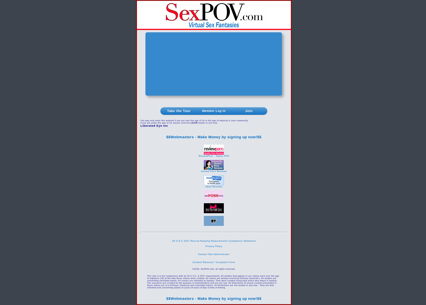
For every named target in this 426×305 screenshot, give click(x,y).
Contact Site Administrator (214, 254)
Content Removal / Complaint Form (214, 262)
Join (249, 111)
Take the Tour (179, 111)
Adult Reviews (213, 186)
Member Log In (214, 111)
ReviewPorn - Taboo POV (214, 156)
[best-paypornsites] (214, 212)
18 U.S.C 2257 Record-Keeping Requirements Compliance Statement (214, 241)
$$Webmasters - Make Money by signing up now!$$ (213, 137)
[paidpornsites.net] (214, 199)
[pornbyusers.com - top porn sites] (214, 225)
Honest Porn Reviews (214, 171)
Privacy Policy (214, 246)
